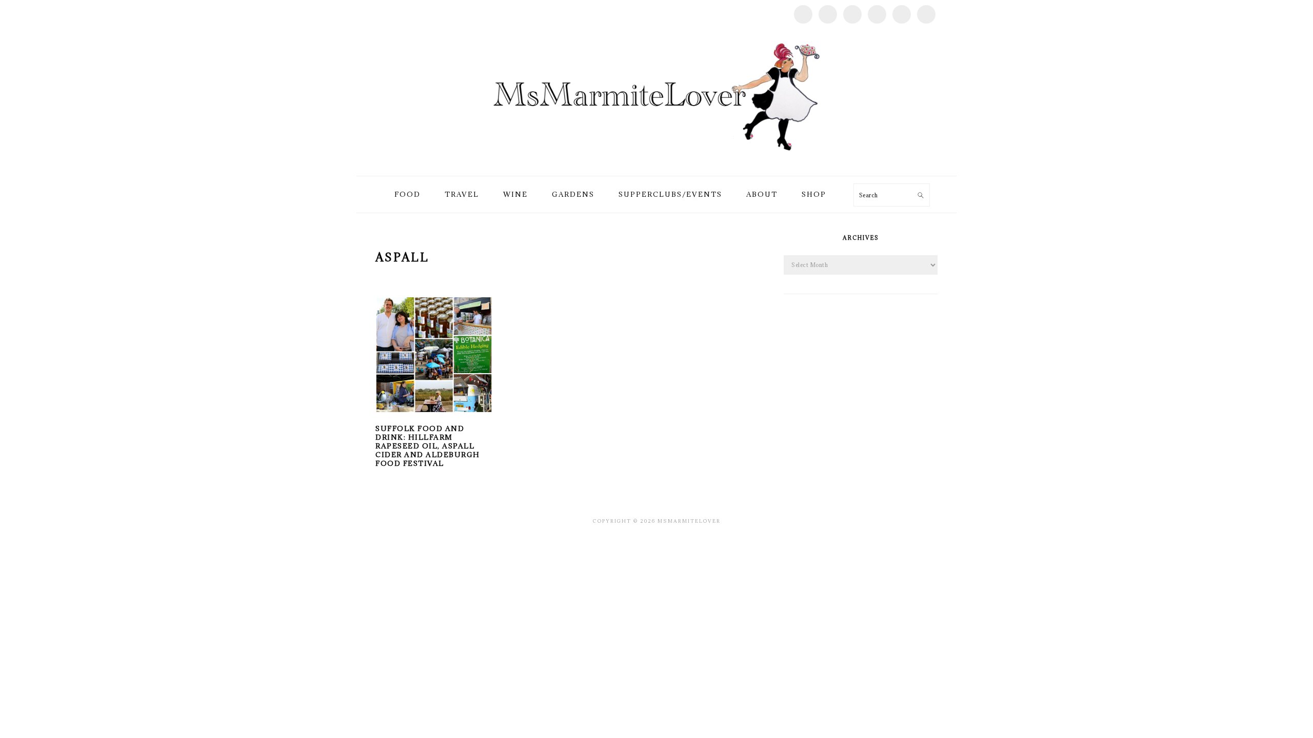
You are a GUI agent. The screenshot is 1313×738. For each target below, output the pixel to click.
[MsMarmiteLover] (656, 164)
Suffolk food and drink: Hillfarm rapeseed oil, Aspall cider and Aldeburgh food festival (427, 446)
